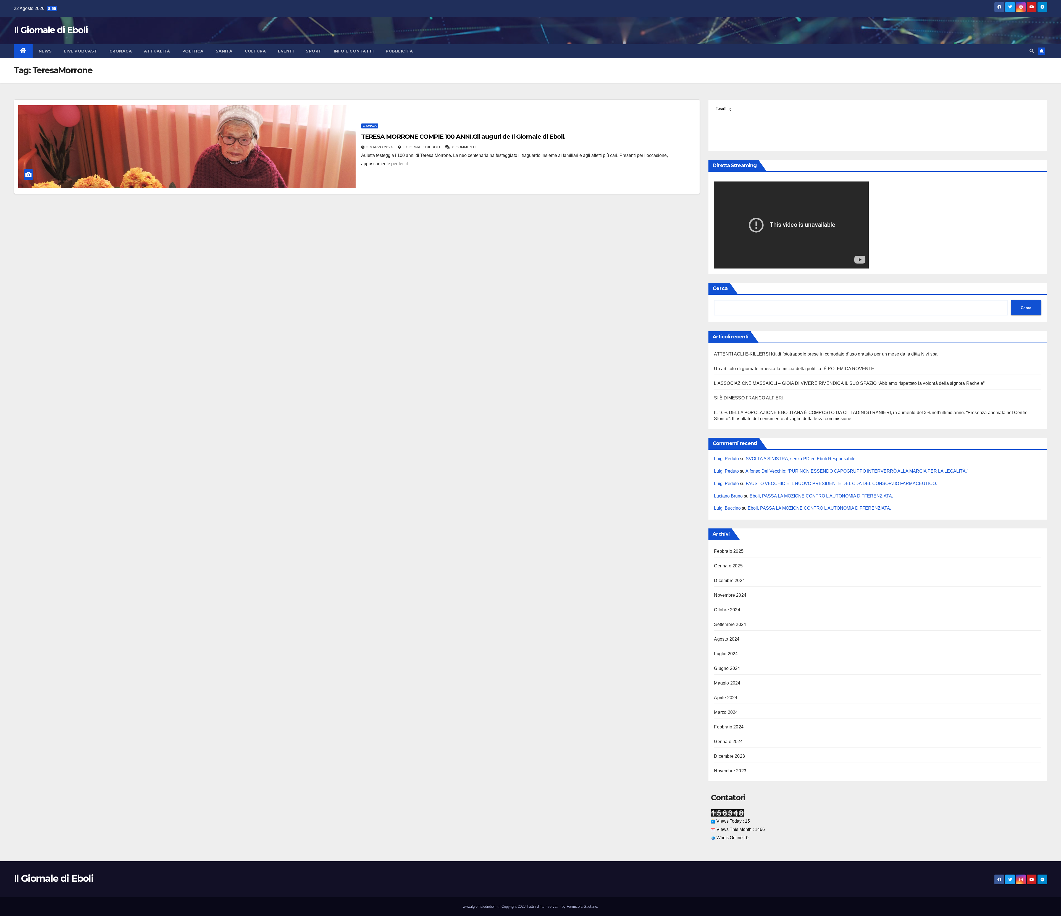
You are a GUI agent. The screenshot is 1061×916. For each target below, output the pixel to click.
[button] (1032, 51)
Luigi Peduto (726, 458)
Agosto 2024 (726, 639)
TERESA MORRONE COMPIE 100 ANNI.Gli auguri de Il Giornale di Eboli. (463, 136)
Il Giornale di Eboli (51, 30)
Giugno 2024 (727, 668)
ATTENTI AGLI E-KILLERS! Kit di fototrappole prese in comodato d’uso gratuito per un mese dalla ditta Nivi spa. (826, 354)
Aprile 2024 (725, 697)
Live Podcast (80, 51)
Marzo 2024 (726, 712)
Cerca (720, 288)
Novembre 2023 (730, 770)
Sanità (224, 51)
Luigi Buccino (727, 508)
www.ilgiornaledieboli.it (481, 906)
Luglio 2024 (726, 653)
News (45, 51)
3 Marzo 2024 (380, 147)
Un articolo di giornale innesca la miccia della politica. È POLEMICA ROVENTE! (794, 368)
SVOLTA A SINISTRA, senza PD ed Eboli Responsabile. (801, 458)
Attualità (157, 51)
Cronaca (120, 51)
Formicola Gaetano (582, 906)
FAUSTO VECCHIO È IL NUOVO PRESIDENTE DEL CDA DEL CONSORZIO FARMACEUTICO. (841, 483)
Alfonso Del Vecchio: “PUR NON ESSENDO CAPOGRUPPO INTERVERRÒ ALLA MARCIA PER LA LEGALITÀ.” (856, 471)
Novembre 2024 (730, 595)
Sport (314, 51)
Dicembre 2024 (729, 580)
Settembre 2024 (730, 624)
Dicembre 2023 (729, 756)
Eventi (286, 51)
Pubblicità (399, 51)
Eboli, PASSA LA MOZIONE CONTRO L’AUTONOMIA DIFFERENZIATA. (821, 496)
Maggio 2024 (727, 683)
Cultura (255, 51)
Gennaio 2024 (728, 741)
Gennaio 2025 (728, 566)
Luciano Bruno (728, 496)
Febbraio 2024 (729, 727)
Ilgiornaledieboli (422, 147)
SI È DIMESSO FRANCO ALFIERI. (749, 398)
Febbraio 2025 (729, 551)
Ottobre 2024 (727, 609)
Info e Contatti (354, 51)
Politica (193, 51)
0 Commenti (464, 147)
